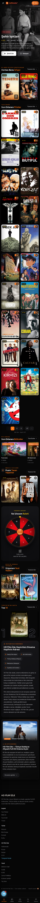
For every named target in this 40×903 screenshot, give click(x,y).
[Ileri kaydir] (36, 86)
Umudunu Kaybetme (17, 738)
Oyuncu (36, 901)
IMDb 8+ (4, 815)
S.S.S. (3, 855)
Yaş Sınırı (4, 881)
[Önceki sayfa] (8, 428)
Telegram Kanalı (6, 858)
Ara (28, 901)
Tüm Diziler (31, 438)
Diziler (20, 901)
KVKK (3, 872)
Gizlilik (3, 869)
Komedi (3, 835)
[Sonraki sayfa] (32, 428)
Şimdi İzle (10, 53)
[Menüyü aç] (3, 3)
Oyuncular (4, 818)
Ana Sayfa (4, 901)
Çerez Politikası (6, 875)
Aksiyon (3, 829)
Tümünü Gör (31, 69)
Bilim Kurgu (4, 832)
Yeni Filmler (4, 812)
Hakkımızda (4, 846)
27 (27, 428)
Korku (3, 838)
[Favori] (16, 75)
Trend (3, 820)
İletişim (3, 852)
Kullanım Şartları (6, 878)
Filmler (12, 901)
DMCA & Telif (5, 867)
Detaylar (26, 53)
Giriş (36, 3)
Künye (3, 849)
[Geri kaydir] (3, 86)
